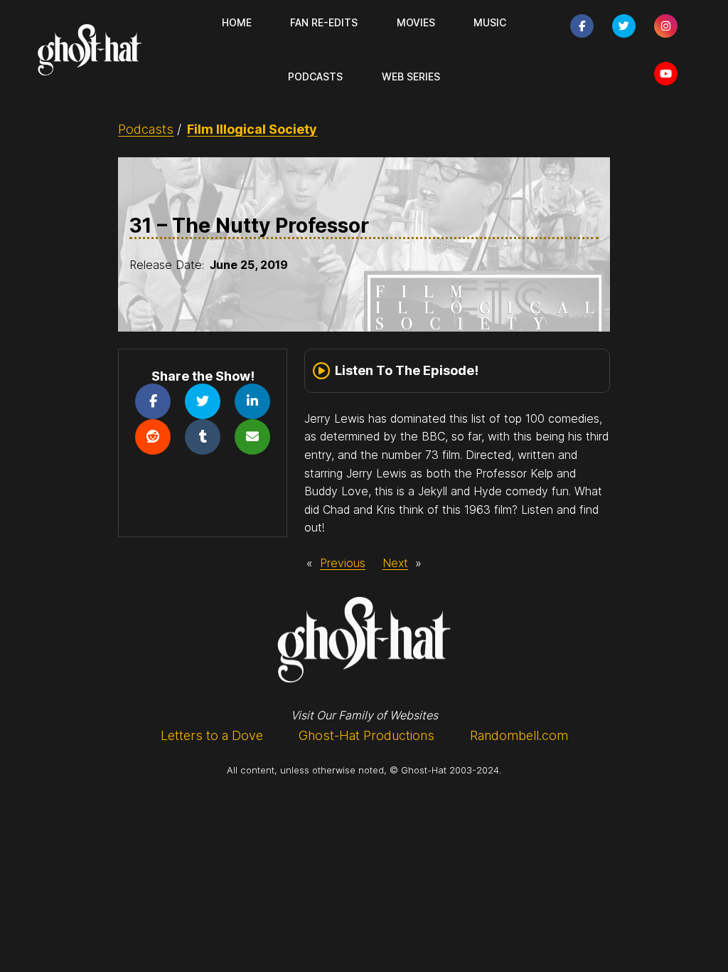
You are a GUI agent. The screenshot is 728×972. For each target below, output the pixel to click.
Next (395, 563)
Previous (342, 563)
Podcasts (145, 129)
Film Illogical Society (252, 129)
